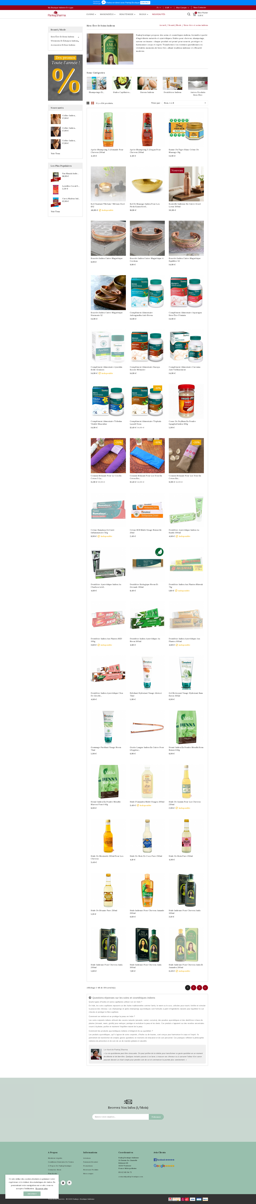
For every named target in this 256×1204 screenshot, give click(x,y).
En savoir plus (41, 1188)
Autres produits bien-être (198, 93)
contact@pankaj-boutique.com (130, 1177)
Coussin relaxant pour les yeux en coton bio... (146, 477)
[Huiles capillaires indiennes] (122, 83)
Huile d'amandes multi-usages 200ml (147, 802)
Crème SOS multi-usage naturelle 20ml (146, 531)
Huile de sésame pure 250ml (104, 910)
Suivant (205, 987)
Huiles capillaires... (122, 92)
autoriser (32, 1193)
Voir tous (55, 153)
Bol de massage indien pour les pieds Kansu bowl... (145, 205)
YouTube (63, 1182)
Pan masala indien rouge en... (71, 173)
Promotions (88, 1166)
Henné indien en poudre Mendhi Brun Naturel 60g (186, 748)
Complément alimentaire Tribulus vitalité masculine (106, 422)
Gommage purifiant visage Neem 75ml (106, 748)
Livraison (87, 1158)
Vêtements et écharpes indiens (64, 41)
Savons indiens (147, 92)
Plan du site (52, 1174)
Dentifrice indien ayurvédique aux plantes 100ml (184, 640)
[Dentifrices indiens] (172, 83)
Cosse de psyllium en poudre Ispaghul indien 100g (182, 422)
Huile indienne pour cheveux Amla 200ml (106, 966)
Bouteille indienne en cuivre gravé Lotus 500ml (185, 205)
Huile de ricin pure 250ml (181, 856)
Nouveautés (158, 14)
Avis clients (160, 1152)
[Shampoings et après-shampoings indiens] (96, 83)
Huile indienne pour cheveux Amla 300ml (145, 966)
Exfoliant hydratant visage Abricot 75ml (146, 694)
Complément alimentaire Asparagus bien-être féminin (185, 313)
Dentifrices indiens (172, 92)
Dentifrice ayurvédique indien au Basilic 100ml (184, 531)
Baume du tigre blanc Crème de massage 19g (184, 151)
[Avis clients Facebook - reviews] (164, 1159)
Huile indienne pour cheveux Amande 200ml (147, 911)
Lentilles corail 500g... (71, 186)
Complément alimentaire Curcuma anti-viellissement (184, 368)
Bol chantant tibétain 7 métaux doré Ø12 (108, 205)
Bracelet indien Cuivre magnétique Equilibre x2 (185, 259)
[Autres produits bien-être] (198, 83)
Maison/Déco (108, 14)
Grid (88, 103)
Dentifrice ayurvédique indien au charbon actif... (106, 585)
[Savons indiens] (147, 83)
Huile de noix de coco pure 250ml (146, 856)
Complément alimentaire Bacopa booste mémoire (145, 368)
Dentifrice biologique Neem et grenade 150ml (144, 585)
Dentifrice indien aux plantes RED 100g (106, 640)
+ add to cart (105, 128)
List (92, 103)
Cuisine (91, 14)
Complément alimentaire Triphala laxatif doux (145, 422)
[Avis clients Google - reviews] (164, 1166)
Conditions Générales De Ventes (61, 1162)
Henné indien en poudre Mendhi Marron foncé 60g (105, 803)
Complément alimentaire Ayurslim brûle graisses (106, 368)
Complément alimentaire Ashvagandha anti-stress (141, 313)
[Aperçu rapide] (111, 128)
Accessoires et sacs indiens (63, 45)
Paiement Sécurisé (90, 1162)
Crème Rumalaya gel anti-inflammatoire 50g (103, 531)
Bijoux (144, 14)
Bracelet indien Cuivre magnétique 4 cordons (146, 259)
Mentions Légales (55, 1158)
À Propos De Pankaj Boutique (59, 1166)
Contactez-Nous (54, 1170)
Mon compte (88, 1174)
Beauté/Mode (127, 14)
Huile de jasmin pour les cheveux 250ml (185, 803)
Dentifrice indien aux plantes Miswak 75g (186, 585)
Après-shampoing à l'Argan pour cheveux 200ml (145, 151)
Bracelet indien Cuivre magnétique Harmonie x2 (107, 313)
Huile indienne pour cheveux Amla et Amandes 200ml (186, 966)
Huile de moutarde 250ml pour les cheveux (107, 857)
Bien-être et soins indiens (62, 37)
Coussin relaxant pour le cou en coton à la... (106, 477)
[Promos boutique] (65, 78)
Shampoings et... (96, 92)
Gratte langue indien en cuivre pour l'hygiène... (147, 748)
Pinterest (69, 1182)
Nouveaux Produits (90, 1170)
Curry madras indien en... (71, 198)
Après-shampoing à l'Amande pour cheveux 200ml (107, 151)
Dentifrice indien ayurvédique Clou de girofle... (107, 694)
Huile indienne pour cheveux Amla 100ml (184, 911)
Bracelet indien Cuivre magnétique (107, 258)
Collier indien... (69, 115)
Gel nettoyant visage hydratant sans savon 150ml (186, 694)
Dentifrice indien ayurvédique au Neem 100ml (145, 640)
